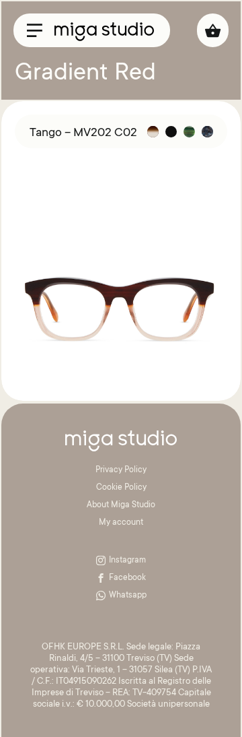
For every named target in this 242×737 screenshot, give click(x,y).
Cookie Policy (121, 487)
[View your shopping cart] (212, 30)
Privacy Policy (121, 470)
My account (121, 522)
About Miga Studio (121, 505)
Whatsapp (128, 595)
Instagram (127, 560)
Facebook (127, 578)
